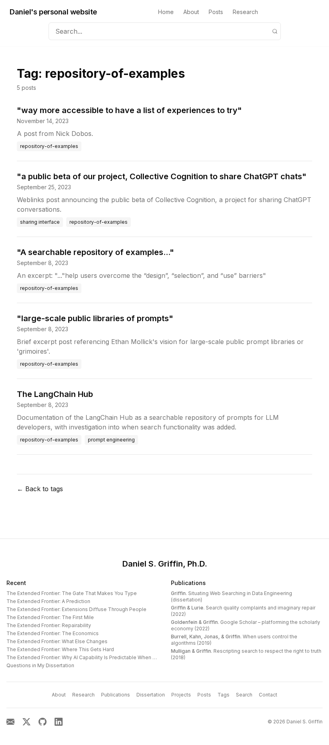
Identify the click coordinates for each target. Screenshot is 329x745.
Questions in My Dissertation (40, 665)
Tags (223, 695)
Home (166, 11)
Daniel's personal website (53, 12)
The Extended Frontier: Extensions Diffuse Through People (76, 609)
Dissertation (150, 695)
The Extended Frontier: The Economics (52, 633)
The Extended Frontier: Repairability (48, 625)
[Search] (275, 31)
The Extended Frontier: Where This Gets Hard (60, 649)
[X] (26, 722)
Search (244, 695)
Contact (268, 695)
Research (245, 11)
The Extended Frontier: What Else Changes (57, 641)
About (191, 11)
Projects (181, 695)
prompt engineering (111, 440)
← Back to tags (40, 489)
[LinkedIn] (59, 722)
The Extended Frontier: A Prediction (48, 601)
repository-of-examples (49, 146)
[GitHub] (43, 722)
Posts (216, 11)
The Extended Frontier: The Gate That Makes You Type (71, 593)
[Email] (10, 722)
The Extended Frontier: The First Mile (50, 617)
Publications (188, 582)
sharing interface (40, 222)
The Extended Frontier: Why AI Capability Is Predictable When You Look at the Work (104, 657)
